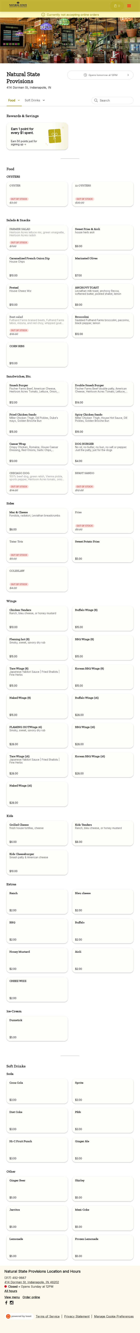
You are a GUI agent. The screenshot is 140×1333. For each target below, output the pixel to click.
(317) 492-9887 (15, 1278)
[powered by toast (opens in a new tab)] (19, 1316)
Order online (31, 1297)
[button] (14, 100)
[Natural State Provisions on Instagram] (11, 1303)
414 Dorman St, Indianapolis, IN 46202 (31, 1282)
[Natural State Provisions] (18, 4)
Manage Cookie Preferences (114, 1316)
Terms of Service (48, 1316)
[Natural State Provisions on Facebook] (6, 1303)
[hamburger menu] (129, 5)
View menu (12, 1297)
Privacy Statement (77, 1316)
